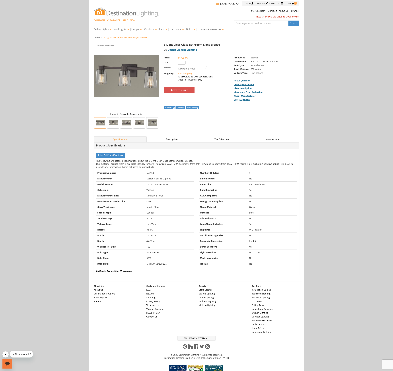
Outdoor (149, 29)
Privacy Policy (153, 301)
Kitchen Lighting (259, 312)
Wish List (276, 3)
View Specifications (244, 84)
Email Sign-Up (101, 297)
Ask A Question (242, 80)
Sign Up (261, 3)
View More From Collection (248, 92)
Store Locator (258, 10)
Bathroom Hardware (261, 320)
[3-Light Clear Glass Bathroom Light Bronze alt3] (139, 122)
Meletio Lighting (207, 305)
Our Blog (272, 10)
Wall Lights (120, 29)
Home (97, 37)
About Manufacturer (244, 95)
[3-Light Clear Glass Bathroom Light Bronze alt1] (126, 122)
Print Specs (191, 107)
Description (172, 139)
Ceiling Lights (101, 29)
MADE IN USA (153, 312)
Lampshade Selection (262, 309)
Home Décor (257, 328)
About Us (283, 10)
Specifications (120, 139)
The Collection (221, 139)
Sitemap (98, 301)
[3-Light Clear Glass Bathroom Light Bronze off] (152, 122)
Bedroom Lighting (260, 297)
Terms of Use (153, 305)
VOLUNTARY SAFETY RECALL (196, 338)
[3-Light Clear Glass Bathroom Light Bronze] (100, 122)
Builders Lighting (207, 301)
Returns (150, 293)
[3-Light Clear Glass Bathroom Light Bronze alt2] (113, 122)
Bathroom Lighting (260, 293)
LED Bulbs (256, 301)
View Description (243, 88)
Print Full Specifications (110, 155)
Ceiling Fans (257, 305)
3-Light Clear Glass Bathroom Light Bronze (125, 37)
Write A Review (242, 99)
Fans (162, 29)
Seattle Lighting (207, 293)
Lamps (135, 29)
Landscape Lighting (261, 332)
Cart (290, 3)
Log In (248, 3)
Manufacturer (273, 139)
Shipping (151, 297)
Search (293, 23)
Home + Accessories (210, 29)
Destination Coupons (104, 293)
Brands (295, 10)
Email (179, 107)
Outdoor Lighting (260, 316)
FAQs (149, 289)
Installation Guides (261, 289)
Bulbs (189, 29)
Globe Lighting (206, 297)
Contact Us (151, 316)
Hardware (176, 29)
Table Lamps (257, 324)
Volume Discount (155, 309)
